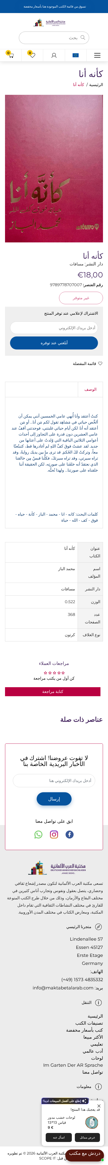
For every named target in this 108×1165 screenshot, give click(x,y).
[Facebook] (70, 835)
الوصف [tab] (90, 389)
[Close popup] (99, 1105)
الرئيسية (96, 84)
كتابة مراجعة (52, 691)
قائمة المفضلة (84, 363)
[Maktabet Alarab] (54, 22)
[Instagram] (54, 835)
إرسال (54, 799)
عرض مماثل (87, 1137)
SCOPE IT (47, 1158)
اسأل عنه (59, 1137)
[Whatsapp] (38, 835)
